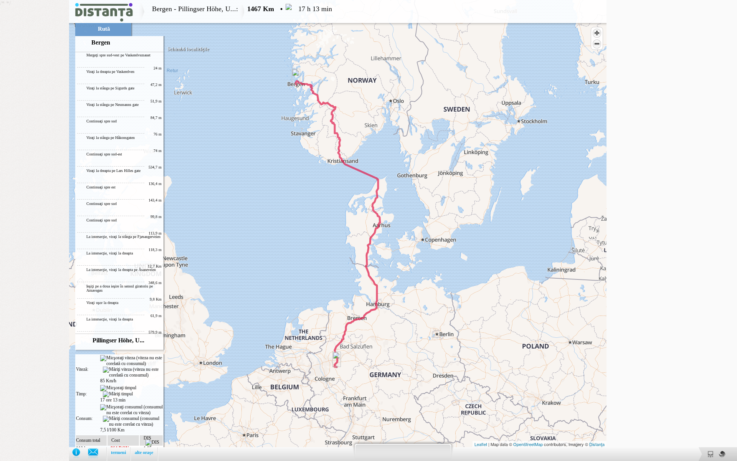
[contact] (97, 453)
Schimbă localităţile (188, 49)
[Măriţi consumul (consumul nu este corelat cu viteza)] (133, 421)
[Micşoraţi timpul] (118, 388)
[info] (80, 453)
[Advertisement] (34, 115)
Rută (104, 29)
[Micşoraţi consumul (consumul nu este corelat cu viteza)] (131, 410)
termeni (118, 452)
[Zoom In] (596, 33)
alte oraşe (144, 452)
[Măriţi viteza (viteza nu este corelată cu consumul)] (133, 372)
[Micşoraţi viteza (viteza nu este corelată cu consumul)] (131, 361)
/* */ (166, 230)
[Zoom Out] (596, 43)
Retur (172, 70)
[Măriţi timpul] (118, 394)
